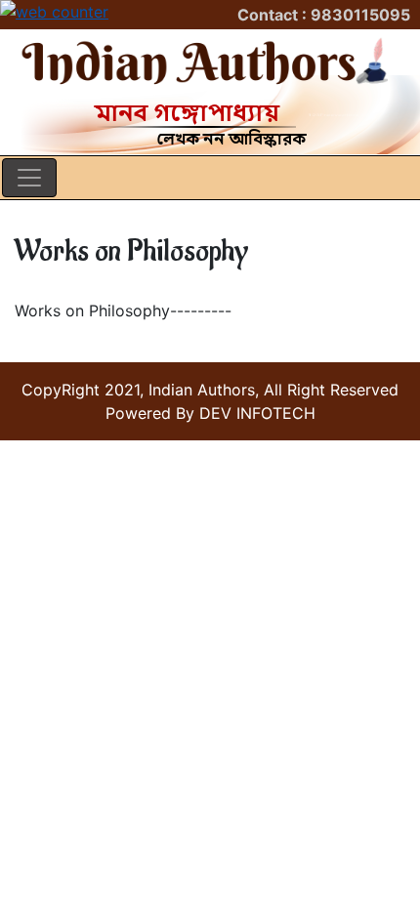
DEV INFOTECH (257, 413)
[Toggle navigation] (29, 177)
